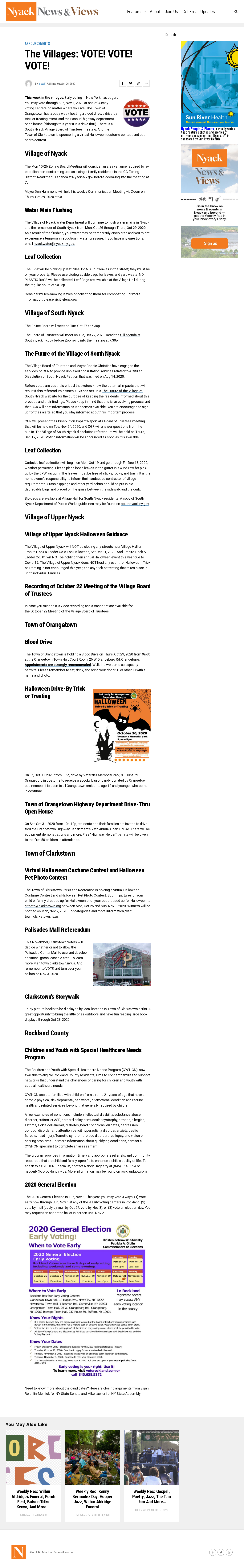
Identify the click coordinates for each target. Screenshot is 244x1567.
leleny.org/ (69, 299)
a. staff (42, 83)
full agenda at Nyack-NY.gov (72, 177)
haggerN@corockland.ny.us (45, 1171)
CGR (46, 371)
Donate (171, 34)
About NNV (35, 1552)
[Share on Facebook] (122, 83)
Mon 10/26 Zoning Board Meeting (56, 166)
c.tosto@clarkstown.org (43, 906)
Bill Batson (24, 1515)
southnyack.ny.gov (135, 504)
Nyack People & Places (197, 128)
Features (134, 11)
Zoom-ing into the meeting (125, 177)
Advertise (47, 1552)
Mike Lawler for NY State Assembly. (114, 1394)
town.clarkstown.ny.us (42, 916)
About (155, 11)
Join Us (171, 11)
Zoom (135, 191)
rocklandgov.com (134, 1171)
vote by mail (34, 1207)
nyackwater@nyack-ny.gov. (54, 244)
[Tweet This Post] (130, 83)
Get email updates (198, 11)
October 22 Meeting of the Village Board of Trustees (69, 611)
